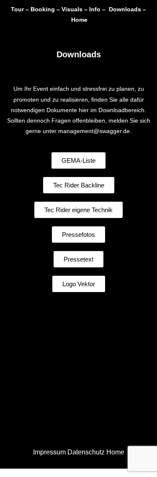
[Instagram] (97, 35)
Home (79, 19)
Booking (43, 9)
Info (94, 9)
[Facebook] (59, 35)
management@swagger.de (94, 131)
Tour (17, 9)
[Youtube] (78, 35)
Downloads (125, 9)
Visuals (72, 9)
